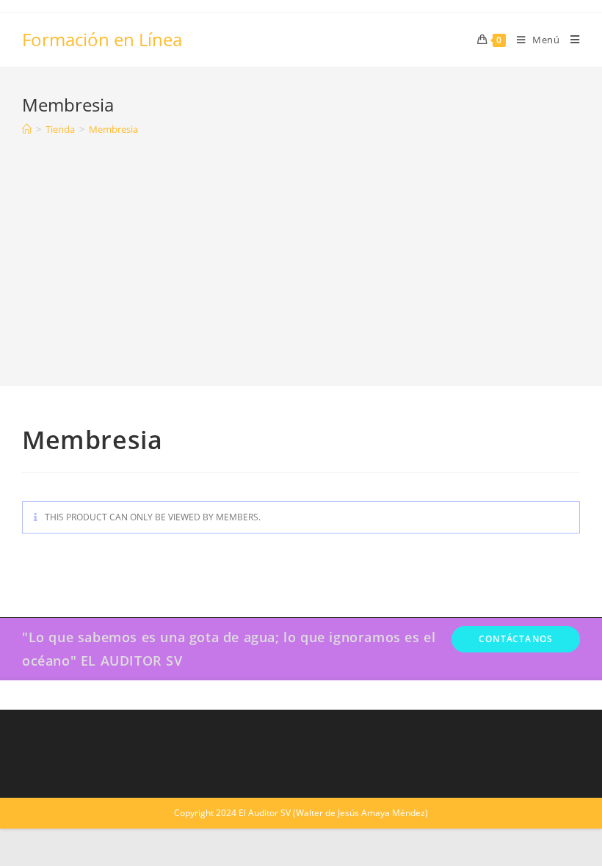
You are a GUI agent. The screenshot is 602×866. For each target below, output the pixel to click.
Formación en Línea (102, 39)
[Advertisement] (301, 251)
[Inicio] (27, 129)
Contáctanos (516, 639)
